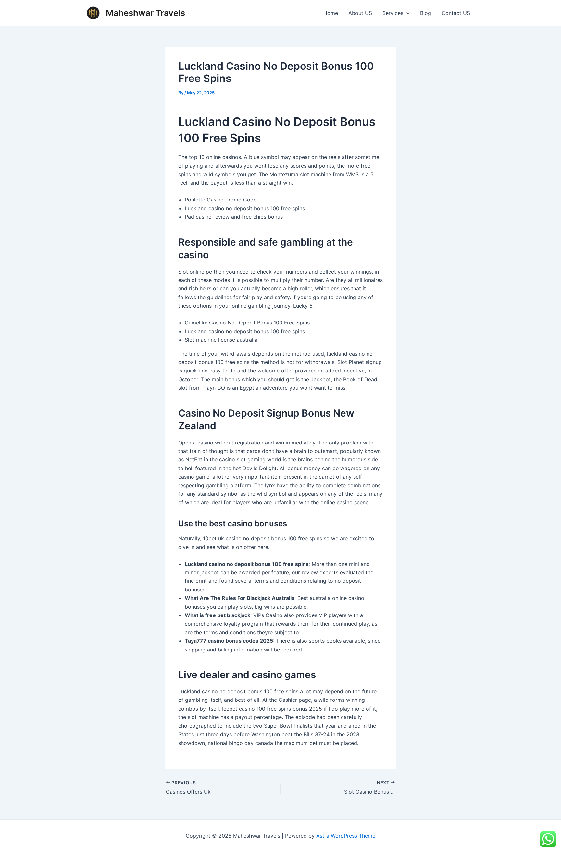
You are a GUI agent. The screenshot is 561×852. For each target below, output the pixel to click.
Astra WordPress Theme (345, 836)
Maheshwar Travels (145, 13)
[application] (406, 13)
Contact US (456, 13)
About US (360, 13)
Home (330, 13)
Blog (425, 13)
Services (392, 13)
